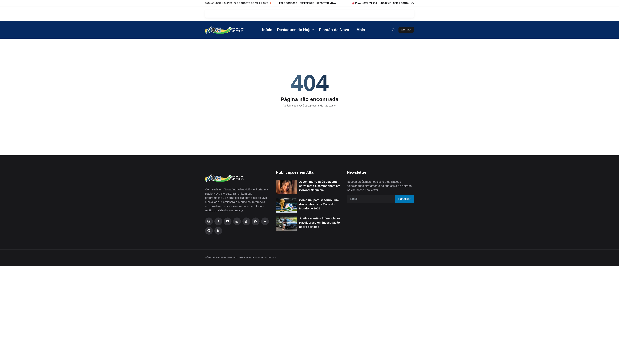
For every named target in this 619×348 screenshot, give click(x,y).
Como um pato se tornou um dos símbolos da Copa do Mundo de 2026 (319, 204)
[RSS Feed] (218, 231)
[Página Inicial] (229, 30)
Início (267, 30)
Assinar (406, 30)
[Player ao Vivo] (209, 231)
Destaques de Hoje (294, 30)
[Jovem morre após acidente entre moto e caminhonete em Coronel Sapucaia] (286, 187)
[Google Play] (256, 221)
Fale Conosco (288, 3)
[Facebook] (218, 221)
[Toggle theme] (412, 3)
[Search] (393, 30)
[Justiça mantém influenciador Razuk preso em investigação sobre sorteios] (286, 224)
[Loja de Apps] (265, 221)
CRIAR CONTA (401, 3)
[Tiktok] (246, 221)
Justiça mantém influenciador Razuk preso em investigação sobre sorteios (319, 222)
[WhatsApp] (237, 221)
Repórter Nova (326, 3)
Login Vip (385, 3)
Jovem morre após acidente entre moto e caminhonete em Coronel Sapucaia (319, 186)
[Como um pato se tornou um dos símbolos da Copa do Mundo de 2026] (286, 205)
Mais (360, 30)
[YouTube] (227, 221)
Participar (404, 198)
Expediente (307, 3)
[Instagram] (209, 221)
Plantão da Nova (334, 30)
